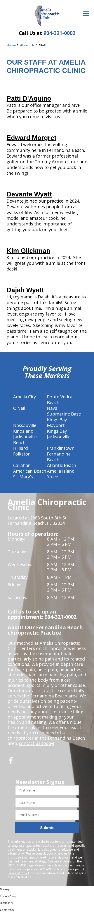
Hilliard (20, 448)
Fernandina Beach (59, 457)
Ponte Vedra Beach (59, 399)
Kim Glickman (28, 250)
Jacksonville (59, 437)
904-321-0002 (59, 33)
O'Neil (19, 408)
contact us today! (36, 743)
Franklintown (61, 448)
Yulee (52, 477)
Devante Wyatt (29, 194)
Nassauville (24, 425)
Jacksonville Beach (25, 439)
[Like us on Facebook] (11, 762)
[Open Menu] (86, 13)
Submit (47, 827)
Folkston (22, 454)
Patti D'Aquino (29, 98)
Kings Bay (57, 431)
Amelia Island (61, 471)
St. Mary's (23, 477)
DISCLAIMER (17, 865)
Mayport (56, 425)
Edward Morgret (31, 137)
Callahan (22, 465)
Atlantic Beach (61, 465)
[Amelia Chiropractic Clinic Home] (47, 15)
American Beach (29, 471)
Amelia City (24, 397)
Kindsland (23, 431)
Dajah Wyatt (25, 290)
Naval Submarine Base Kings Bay (64, 414)
